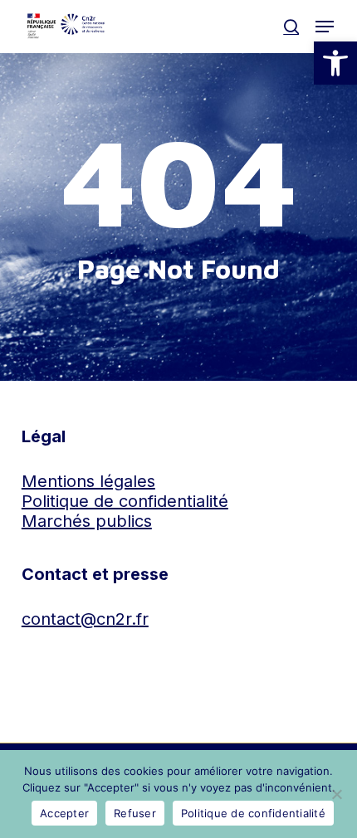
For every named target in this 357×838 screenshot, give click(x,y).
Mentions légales (88, 481)
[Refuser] (336, 794)
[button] (335, 63)
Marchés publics (87, 521)
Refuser (135, 813)
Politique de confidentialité (125, 501)
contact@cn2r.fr (85, 619)
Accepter (64, 813)
